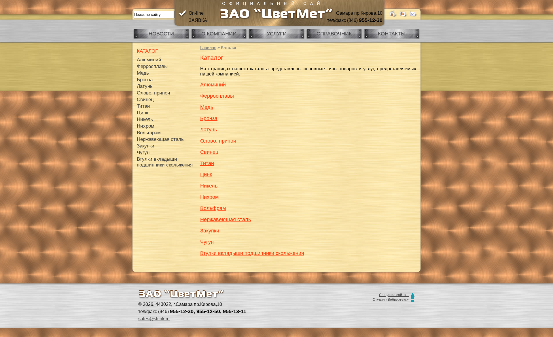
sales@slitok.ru (154, 318)
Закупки (209, 231)
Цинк (206, 174)
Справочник (334, 34)
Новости (161, 34)
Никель (208, 186)
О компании (218, 34)
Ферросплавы (217, 96)
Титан (207, 163)
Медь (206, 107)
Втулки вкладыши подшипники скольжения (252, 253)
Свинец (209, 152)
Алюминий (213, 85)
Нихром (209, 197)
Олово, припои (218, 141)
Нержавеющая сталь (225, 219)
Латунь (208, 129)
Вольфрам (213, 208)
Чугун (207, 242)
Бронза (208, 118)
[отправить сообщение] (413, 16)
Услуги (277, 34)
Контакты (392, 34)
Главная (208, 47)
